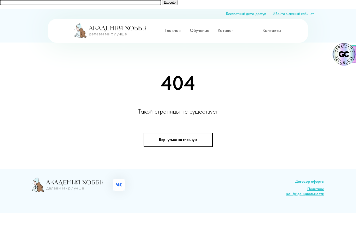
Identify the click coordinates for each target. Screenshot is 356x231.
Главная (173, 30)
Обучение (199, 30)
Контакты (272, 30)
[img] (110, 30)
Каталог (225, 30)
